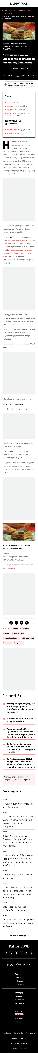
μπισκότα (10, 113)
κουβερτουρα (12, 130)
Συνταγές (12, 10)
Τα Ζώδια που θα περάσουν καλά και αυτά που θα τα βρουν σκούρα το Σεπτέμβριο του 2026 (21, 748)
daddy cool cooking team (19, 68)
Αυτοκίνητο (19, 1003)
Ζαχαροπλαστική (24, 10)
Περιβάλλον (19, 1000)
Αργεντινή (25, 628)
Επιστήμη (19, 993)
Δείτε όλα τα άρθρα (18, 936)
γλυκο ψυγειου (19, 633)
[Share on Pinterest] (23, 75)
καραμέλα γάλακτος (14, 106)
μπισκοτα (8, 643)
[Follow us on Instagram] (31, 953)
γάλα (9, 110)
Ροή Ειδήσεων (19, 981)
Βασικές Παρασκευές (18, 44)
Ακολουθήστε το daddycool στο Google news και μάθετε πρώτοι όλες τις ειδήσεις (17, 779)
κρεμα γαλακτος (13, 133)
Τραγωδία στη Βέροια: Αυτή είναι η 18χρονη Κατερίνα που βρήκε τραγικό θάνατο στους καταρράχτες (18, 821)
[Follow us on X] (21, 953)
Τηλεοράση (19, 974)
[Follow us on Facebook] (16, 953)
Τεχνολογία (19, 984)
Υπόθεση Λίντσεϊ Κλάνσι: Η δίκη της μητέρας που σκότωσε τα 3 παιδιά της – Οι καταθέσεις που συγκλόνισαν (18, 860)
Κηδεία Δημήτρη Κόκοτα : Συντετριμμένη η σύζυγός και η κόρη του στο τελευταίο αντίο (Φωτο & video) (17, 840)
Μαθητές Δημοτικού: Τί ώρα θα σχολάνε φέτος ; (20, 720)
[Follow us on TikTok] (11, 953)
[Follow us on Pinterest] (6, 953)
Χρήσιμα (19, 996)
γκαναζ (7, 633)
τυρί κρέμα (11, 102)
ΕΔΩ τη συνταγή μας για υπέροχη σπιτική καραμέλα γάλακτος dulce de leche (18, 253)
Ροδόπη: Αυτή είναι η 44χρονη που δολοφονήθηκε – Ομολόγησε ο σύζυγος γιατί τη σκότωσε (21, 707)
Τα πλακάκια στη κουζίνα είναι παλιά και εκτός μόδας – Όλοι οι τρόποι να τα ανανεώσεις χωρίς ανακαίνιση (18, 892)
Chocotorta (14, 628)
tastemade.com (9, 568)
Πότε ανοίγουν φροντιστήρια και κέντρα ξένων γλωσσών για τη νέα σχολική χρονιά (19, 923)
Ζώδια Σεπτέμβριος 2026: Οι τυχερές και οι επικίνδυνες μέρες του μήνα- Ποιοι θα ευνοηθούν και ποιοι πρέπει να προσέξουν (20, 764)
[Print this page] (18, 75)
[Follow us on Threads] (26, 953)
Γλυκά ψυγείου (7, 13)
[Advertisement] (19, 200)
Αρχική (4, 10)
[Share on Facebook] (28, 75)
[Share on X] (33, 75)
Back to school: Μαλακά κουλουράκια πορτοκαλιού (16, 908)
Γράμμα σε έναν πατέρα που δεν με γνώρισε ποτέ (18, 805)
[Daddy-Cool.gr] (19, 4)
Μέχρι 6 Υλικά (7, 49)
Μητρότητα (19, 1011)
